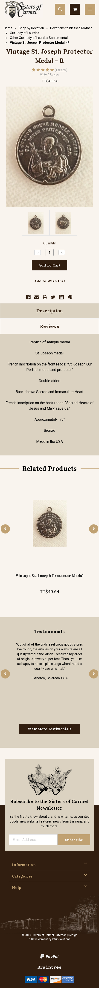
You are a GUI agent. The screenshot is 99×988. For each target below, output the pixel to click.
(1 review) (61, 70)
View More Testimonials (50, 729)
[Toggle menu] (90, 9)
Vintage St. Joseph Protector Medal (49, 575)
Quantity (49, 243)
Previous (5, 529)
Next (93, 529)
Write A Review (49, 74)
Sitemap (61, 935)
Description (49, 310)
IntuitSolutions (61, 939)
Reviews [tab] (49, 326)
